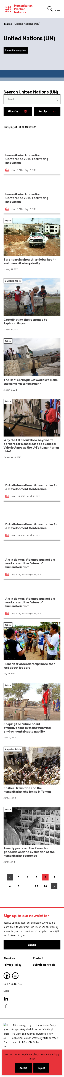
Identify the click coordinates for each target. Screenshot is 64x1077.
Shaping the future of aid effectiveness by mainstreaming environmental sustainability (27, 727)
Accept (26, 1069)
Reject (43, 1069)
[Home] (20, 8)
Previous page (10, 877)
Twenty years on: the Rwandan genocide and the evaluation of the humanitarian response (29, 851)
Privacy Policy (12, 965)
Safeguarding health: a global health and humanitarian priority (30, 261)
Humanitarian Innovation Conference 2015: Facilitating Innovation (26, 158)
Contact (38, 958)
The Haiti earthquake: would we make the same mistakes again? (31, 381)
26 (46, 887)
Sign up (32, 945)
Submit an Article (44, 965)
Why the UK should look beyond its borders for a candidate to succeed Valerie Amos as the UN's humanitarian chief (31, 445)
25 (37, 887)
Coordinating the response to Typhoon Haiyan (25, 321)
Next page (54, 886)
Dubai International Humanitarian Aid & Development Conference (31, 487)
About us (9, 958)
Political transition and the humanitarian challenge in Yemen (27, 790)
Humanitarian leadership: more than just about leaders (29, 665)
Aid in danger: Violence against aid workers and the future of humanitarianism (30, 563)
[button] (50, 9)
